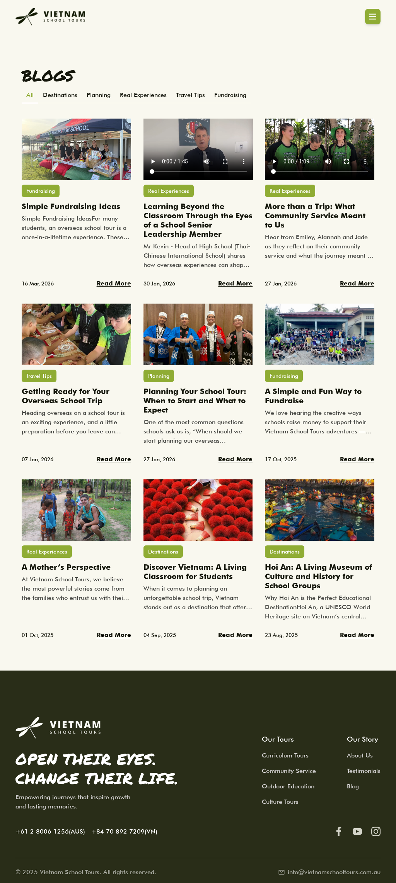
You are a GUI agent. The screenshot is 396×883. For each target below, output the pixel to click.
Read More (114, 283)
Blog (353, 786)
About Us (360, 755)
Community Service (289, 770)
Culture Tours (280, 801)
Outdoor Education (288, 786)
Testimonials (364, 770)
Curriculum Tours (285, 755)
